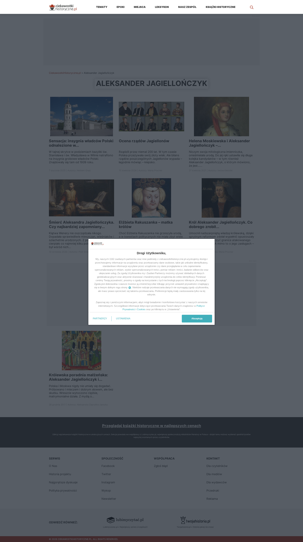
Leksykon (162, 7)
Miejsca (140, 7)
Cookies (141, 309)
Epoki (121, 7)
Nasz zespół (187, 7)
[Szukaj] (251, 7)
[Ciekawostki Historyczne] (65, 7)
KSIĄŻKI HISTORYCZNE (220, 7)
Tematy (101, 7)
